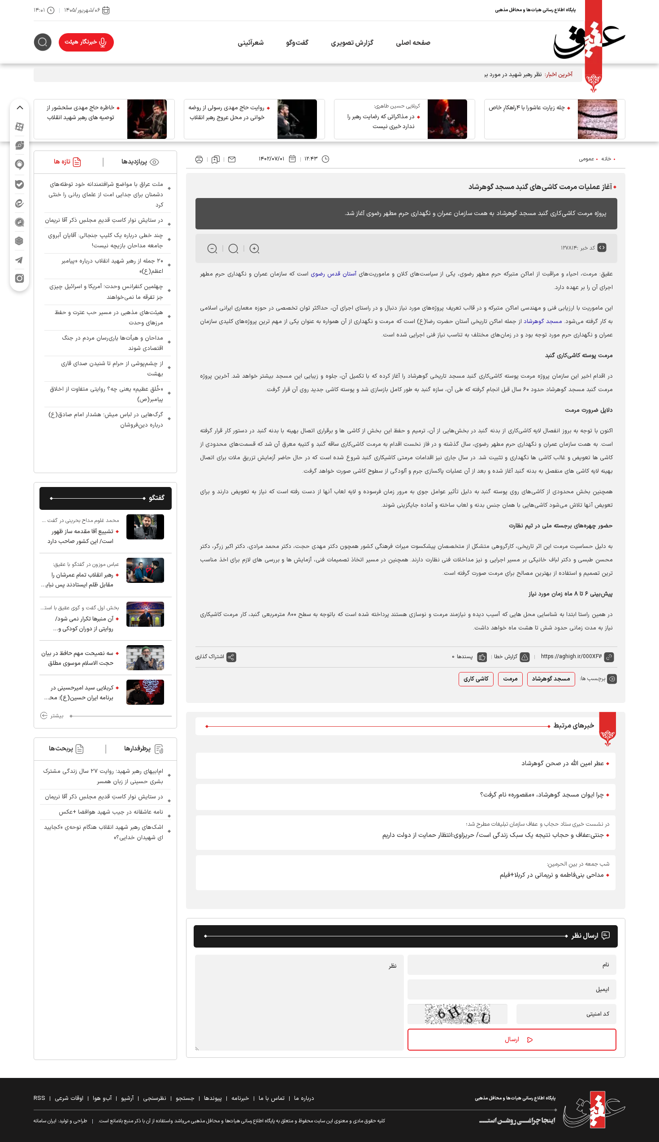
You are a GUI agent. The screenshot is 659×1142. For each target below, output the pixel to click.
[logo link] (589, 42)
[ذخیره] (215, 159)
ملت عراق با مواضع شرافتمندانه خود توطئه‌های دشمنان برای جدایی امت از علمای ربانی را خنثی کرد (105, 195)
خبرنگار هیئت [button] (81, 42)
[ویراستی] (19, 145)
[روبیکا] (19, 241)
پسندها (465, 657)
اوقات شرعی (69, 1098)
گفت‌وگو (297, 43)
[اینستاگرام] (19, 278)
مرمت (510, 679)
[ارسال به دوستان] (231, 159)
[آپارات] (19, 126)
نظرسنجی (154, 1098)
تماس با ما (272, 1098)
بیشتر (56, 716)
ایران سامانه (45, 1121)
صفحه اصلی (413, 43)
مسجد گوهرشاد (543, 321)
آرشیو (127, 1098)
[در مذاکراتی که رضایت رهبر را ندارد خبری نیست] (447, 119)
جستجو (185, 1098)
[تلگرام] (19, 259)
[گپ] (19, 222)
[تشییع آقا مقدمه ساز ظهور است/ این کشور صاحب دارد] (145, 531)
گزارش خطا (505, 657)
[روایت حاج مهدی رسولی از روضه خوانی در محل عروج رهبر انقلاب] (297, 119)
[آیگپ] (19, 164)
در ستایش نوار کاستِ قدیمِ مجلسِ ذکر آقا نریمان (104, 220)
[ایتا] (19, 203)
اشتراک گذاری (209, 657)
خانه (606, 159)
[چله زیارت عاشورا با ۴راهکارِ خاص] (597, 119)
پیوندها (213, 1098)
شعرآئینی (251, 43)
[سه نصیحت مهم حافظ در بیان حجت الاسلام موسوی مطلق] (145, 657)
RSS (39, 1098)
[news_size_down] (212, 248)
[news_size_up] (254, 248)
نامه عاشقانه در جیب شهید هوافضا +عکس (111, 812)
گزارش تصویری (352, 43)
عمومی (586, 159)
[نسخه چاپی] (199, 159)
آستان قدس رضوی (333, 274)
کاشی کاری (476, 679)
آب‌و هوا (102, 1098)
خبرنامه (240, 1098)
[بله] (19, 184)
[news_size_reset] (233, 248)
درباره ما (304, 1098)
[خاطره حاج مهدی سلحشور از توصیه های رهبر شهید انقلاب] (147, 119)
